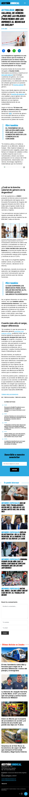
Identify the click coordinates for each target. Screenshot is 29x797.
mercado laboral (7, 75)
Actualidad (7, 10)
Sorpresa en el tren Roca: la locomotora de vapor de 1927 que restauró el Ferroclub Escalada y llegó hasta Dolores (14, 749)
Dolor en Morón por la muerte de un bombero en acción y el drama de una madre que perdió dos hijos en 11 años (13, 722)
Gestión (10, 3)
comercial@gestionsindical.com (8, 778)
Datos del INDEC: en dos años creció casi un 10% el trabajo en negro (14, 591)
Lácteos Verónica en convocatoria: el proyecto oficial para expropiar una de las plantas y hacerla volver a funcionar (15, 418)
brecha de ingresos (18, 94)
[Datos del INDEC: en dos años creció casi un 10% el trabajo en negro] (14, 578)
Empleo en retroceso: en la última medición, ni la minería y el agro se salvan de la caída (13, 535)
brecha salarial (18, 85)
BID (10, 113)
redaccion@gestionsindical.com (8, 780)
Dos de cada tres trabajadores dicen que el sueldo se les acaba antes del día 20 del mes (13, 507)
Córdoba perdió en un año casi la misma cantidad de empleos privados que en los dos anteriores (14, 563)
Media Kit (4, 783)
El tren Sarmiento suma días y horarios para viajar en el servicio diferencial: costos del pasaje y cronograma (14, 668)
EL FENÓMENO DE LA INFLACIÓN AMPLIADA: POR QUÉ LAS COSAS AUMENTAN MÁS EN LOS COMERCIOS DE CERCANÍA (15, 133)
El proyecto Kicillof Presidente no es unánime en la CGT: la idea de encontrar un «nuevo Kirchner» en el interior (14, 409)
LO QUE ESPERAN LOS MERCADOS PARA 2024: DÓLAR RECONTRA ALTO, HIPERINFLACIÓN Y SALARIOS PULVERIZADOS (16, 290)
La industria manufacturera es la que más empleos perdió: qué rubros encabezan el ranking (14, 442)
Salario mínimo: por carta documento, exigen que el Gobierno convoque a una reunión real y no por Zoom (14, 435)
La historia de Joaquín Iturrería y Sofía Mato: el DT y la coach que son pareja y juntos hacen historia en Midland (14, 695)
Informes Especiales (10, 503)
